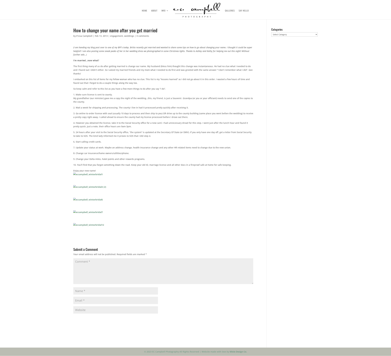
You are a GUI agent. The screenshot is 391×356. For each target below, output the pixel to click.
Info (163, 10)
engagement (116, 35)
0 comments (143, 35)
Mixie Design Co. (238, 351)
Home (144, 10)
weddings (129, 35)
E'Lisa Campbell (84, 35)
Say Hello (244, 10)
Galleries (230, 10)
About (154, 10)
